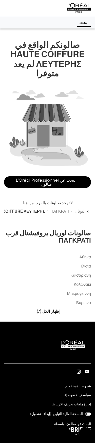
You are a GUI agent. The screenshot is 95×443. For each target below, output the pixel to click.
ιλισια (86, 266)
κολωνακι (82, 285)
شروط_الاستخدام (78, 386)
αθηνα (85, 257)
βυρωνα (83, 303)
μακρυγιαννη (79, 294)
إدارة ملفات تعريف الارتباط (71, 404)
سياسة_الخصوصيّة (77, 395)
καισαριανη (80, 275)
